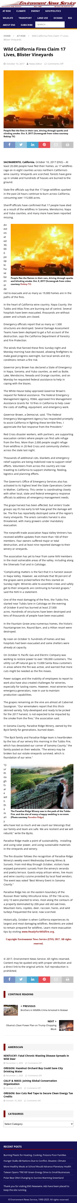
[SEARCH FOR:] (50, 24)
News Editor (35, 63)
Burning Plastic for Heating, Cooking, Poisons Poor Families (35, 1155)
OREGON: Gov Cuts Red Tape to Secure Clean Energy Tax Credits (38, 1095)
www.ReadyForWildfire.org (38, 931)
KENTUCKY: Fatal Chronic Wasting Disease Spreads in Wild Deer (36, 1057)
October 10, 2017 (15, 63)
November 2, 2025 (14, 1063)
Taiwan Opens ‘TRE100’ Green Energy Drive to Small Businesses (37, 1172)
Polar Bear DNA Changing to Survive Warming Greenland (34, 1177)
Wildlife (8, 18)
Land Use (42, 18)
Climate (21, 11)
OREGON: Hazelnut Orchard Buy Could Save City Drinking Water (33, 1069)
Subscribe (27, 24)
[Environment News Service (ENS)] (38, 5)
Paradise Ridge (35, 817)
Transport (25, 18)
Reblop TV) (25, 284)
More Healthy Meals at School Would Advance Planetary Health (37, 1166)
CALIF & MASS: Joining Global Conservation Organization (30, 1082)
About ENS (9, 24)
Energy (35, 11)
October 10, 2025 (14, 1100)
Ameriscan (15, 1047)
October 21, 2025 (14, 1088)
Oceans (58, 18)
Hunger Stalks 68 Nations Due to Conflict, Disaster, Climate (35, 1160)
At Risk (7, 11)
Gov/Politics (53, 11)
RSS (70, 18)
